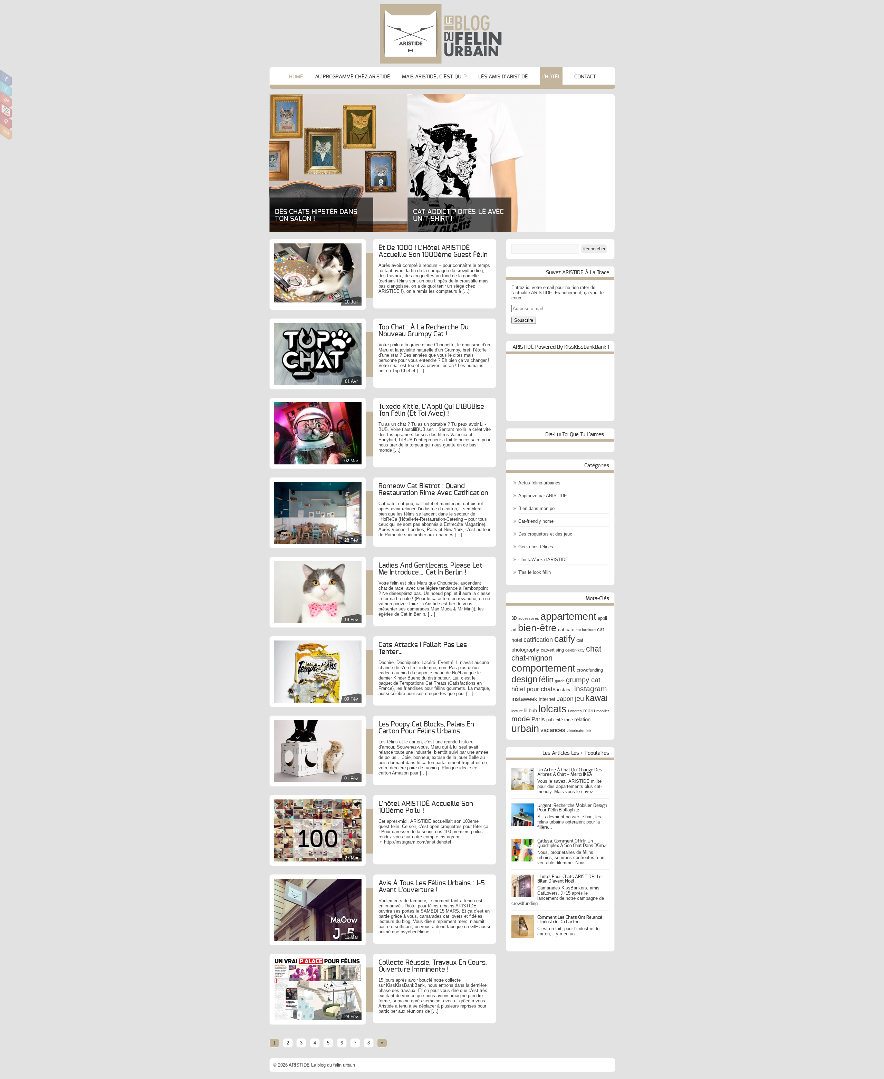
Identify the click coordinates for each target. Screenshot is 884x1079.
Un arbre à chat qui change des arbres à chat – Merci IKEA (569, 772)
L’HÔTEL (551, 76)
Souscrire (523, 320)
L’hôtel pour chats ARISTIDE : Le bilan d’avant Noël (569, 879)
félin (546, 679)
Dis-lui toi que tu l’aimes (574, 434)
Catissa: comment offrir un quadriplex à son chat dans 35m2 (572, 843)
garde (560, 681)
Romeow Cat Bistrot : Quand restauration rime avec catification (433, 490)
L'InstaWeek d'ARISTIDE (543, 559)
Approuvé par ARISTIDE (542, 495)
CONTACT (585, 76)
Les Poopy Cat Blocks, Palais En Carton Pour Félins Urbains (426, 728)
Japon (565, 698)
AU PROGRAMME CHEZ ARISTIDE (352, 76)
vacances (552, 729)
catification (538, 639)
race (568, 719)
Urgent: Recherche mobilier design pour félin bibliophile (572, 807)
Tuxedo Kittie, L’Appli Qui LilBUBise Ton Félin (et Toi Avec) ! (431, 410)
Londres (575, 711)
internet (547, 699)
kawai (596, 698)
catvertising (552, 650)
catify (564, 639)
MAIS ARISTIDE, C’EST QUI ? (434, 76)
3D (514, 618)
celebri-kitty (575, 650)
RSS (6, 131)
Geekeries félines (535, 546)
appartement (568, 616)
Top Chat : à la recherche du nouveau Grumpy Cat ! (423, 331)
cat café (566, 629)
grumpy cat (583, 680)
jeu (579, 698)
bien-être (537, 627)
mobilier (602, 711)
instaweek (524, 698)
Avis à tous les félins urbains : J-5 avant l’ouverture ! (431, 887)
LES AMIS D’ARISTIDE (503, 76)
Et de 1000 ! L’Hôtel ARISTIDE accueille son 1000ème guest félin (433, 251)
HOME (296, 76)
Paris (538, 719)
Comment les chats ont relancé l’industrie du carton (569, 919)
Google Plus (6, 99)
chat (593, 648)
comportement (543, 668)
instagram (590, 689)
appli (602, 618)
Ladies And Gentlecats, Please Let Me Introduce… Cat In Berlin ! (430, 569)
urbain (525, 728)
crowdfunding (590, 670)
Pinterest (6, 120)
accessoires (528, 618)
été (588, 731)
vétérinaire (575, 731)
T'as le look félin (534, 572)
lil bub (530, 710)
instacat (565, 689)
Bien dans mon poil (537, 508)
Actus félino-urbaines (539, 482)
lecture (517, 711)
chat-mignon (531, 658)
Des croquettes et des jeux (545, 534)
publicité (554, 719)
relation (582, 719)
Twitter (6, 88)
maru (589, 710)
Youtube (6, 110)
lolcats (552, 708)
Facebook (6, 78)
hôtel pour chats (533, 689)
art (514, 629)
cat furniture (586, 630)
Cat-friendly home (536, 521)
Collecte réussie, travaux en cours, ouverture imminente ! (432, 966)
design (524, 679)
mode (520, 719)
